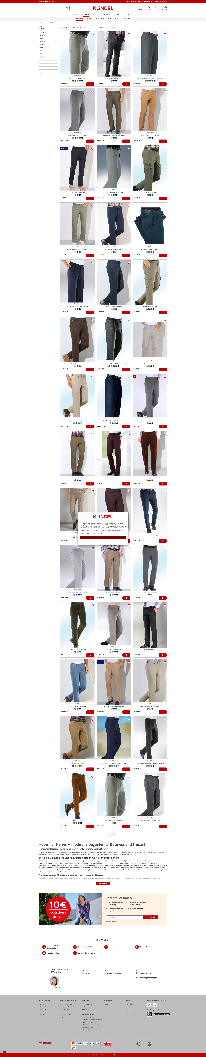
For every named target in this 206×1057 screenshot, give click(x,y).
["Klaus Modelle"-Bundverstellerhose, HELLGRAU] (113, 652)
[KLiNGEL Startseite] (103, 8)
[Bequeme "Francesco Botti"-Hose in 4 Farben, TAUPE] (153, 366)
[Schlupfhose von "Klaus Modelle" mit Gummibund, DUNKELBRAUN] (109, 366)
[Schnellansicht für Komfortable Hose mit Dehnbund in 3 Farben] (126, 141)
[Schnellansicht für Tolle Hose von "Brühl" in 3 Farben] (90, 712)
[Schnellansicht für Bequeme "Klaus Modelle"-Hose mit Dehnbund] (90, 141)
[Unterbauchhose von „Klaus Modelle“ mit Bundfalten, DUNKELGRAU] (75, 309)
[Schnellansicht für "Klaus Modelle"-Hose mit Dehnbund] (90, 84)
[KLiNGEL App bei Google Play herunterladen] (165, 1014)
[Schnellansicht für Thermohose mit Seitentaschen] (163, 598)
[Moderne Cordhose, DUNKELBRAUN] (76, 823)
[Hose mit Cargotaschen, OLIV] (152, 195)
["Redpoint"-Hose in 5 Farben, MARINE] (73, 766)
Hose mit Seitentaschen (114, 478)
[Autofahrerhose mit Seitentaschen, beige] (112, 309)
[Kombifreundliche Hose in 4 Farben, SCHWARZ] (117, 595)
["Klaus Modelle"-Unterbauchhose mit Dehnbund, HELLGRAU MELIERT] (74, 595)
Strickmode (42, 74)
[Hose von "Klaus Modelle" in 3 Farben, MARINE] (150, 423)
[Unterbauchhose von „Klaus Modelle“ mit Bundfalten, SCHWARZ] (80, 309)
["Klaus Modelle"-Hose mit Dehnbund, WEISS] (118, 195)
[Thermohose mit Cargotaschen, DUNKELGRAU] (147, 309)
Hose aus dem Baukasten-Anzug (114, 78)
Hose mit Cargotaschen (150, 192)
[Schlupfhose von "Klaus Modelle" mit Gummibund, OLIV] (116, 366)
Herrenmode (43, 1009)
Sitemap (42, 1004)
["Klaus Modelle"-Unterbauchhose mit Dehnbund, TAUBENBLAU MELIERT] (81, 595)
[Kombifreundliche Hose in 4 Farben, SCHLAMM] (115, 595)
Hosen (41, 47)
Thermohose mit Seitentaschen (150, 592)
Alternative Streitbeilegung (89, 1022)
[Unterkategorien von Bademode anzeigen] (55, 41)
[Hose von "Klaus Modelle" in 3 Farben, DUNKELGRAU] (148, 423)
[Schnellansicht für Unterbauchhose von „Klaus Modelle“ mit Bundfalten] (90, 312)
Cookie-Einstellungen (88, 1014)
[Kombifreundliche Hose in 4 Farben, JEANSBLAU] (110, 595)
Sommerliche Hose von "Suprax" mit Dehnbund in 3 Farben (78, 249)
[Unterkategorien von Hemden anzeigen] (55, 44)
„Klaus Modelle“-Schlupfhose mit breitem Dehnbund (113, 763)
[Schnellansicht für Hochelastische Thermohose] (90, 369)
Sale (41, 1017)
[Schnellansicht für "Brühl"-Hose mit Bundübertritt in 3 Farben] (163, 712)
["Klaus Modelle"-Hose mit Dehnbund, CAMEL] (109, 195)
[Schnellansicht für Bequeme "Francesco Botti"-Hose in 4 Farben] (163, 369)
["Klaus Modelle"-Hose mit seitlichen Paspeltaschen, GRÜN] (148, 81)
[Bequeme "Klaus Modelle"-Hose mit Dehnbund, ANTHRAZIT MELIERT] (73, 138)
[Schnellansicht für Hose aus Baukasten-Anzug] (163, 541)
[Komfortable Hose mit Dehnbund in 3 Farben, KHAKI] (114, 138)
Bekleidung (44, 32)
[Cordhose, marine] (152, 480)
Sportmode (42, 71)
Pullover (42, 59)
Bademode (42, 41)
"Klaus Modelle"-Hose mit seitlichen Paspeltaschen (150, 78)
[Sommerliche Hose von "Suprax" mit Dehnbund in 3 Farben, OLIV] (80, 252)
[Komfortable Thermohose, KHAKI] (75, 480)
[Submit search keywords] (67, 8)
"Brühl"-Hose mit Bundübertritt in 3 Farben (150, 706)
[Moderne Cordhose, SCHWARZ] (81, 823)
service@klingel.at (113, 973)
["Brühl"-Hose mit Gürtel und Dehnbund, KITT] (112, 252)
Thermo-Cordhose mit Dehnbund (78, 649)
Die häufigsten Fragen (148, 977)
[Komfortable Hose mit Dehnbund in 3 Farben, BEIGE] (112, 138)
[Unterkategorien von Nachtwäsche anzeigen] (55, 56)
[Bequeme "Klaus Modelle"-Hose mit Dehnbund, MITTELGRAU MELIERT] (78, 138)
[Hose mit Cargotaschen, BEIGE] (148, 195)
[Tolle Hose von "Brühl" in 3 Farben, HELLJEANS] (78, 709)
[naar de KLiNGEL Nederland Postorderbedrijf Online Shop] (49, 1043)
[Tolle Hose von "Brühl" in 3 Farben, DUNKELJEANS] (75, 709)
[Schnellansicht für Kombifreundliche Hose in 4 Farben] (126, 598)
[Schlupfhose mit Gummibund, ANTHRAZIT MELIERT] (75, 195)
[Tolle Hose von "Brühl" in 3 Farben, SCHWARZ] (80, 709)
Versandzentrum (109, 1007)
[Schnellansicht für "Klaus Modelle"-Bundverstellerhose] (126, 655)
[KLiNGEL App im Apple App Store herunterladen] (157, 1014)
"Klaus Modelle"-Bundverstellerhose (113, 649)
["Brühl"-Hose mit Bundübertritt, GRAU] (74, 423)
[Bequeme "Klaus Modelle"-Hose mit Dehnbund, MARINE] (75, 138)
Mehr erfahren (103, 883)
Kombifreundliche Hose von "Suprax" (150, 249)
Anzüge (42, 38)
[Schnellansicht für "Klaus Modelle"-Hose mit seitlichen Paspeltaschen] (163, 84)
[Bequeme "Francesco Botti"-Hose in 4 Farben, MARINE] (151, 366)
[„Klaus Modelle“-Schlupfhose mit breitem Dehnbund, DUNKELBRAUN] (110, 766)
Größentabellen (130, 1004)
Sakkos (41, 62)
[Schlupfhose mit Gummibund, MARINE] (78, 195)
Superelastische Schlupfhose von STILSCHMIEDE (77, 535)
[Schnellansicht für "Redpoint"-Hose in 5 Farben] (90, 769)
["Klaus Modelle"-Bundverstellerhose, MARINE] (115, 652)
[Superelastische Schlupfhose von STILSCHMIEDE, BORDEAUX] (74, 537)
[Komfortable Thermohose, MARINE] (78, 480)
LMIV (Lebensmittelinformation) (91, 1025)
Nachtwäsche (43, 56)
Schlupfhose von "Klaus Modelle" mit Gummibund (114, 363)
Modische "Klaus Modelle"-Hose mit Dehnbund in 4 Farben (150, 763)
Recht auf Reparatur (88, 1030)
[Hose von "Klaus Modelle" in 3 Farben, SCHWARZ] (152, 423)
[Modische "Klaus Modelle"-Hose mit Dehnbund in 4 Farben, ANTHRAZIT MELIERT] (147, 766)
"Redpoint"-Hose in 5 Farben (77, 763)
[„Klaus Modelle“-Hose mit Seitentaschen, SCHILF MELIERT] (115, 823)
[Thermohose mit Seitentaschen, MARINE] (149, 595)
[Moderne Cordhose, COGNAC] (74, 823)
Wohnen (42, 1014)
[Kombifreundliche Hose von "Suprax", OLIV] (153, 252)
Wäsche (42, 1012)
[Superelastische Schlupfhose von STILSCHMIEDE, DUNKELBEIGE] (76, 537)
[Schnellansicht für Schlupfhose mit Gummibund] (90, 198)
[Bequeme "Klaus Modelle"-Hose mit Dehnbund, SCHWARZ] (82, 138)
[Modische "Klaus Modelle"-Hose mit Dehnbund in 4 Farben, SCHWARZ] (153, 766)
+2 (118, 766)
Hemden (42, 44)
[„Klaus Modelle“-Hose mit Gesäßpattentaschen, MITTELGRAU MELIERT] (115, 423)
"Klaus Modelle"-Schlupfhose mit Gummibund (150, 820)
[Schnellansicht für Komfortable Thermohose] (90, 483)
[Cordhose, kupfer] (150, 480)
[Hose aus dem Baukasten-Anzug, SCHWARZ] (116, 81)
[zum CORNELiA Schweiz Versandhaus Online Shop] (45, 1043)
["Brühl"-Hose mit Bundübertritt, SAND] (81, 423)
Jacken (41, 50)
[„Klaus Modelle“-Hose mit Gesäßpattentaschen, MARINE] (113, 423)
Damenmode (43, 1007)
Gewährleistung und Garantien (90, 1017)
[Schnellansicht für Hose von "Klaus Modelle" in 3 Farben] (163, 426)
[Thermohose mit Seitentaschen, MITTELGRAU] (151, 595)
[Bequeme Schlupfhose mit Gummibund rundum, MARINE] (114, 709)
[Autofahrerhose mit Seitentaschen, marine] (116, 309)
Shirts (41, 65)
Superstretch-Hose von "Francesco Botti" (150, 135)
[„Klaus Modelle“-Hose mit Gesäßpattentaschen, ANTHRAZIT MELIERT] (110, 423)
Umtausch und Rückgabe (67, 1007)
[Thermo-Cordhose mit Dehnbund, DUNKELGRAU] (78, 652)
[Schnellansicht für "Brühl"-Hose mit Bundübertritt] (90, 426)
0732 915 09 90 (91, 973)
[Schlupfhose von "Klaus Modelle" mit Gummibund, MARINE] (114, 366)
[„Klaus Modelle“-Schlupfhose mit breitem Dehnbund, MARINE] (117, 766)
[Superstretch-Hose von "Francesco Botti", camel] (148, 138)
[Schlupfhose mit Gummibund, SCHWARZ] (80, 195)
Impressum (86, 1009)
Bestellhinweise (130, 1007)
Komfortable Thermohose (77, 478)
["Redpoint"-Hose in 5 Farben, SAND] (82, 766)
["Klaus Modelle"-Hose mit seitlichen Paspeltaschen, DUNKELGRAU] (146, 81)
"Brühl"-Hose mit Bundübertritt (77, 421)
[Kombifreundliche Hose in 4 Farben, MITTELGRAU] (113, 595)
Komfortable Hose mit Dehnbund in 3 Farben (114, 135)
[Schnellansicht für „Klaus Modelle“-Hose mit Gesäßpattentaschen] (126, 426)
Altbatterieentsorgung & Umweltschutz (92, 1019)
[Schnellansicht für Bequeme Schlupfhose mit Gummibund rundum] (126, 712)
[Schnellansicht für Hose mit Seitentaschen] (126, 483)
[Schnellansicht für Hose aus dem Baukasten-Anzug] (126, 84)
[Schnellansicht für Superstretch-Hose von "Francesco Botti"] (163, 141)
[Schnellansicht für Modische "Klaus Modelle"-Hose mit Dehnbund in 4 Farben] (163, 769)
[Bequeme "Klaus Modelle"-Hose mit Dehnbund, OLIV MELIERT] (80, 138)
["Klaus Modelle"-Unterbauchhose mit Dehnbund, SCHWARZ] (79, 595)
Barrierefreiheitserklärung (89, 1027)
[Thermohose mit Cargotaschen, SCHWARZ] (153, 309)
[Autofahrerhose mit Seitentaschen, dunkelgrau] (114, 309)
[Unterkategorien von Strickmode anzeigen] (55, 74)
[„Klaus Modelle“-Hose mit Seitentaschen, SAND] (113, 823)
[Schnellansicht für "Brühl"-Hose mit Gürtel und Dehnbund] (126, 255)
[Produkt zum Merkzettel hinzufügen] (92, 34)
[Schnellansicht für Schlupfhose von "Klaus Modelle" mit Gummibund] (126, 369)
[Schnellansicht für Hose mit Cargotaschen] (163, 198)
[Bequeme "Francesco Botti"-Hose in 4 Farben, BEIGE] (147, 366)
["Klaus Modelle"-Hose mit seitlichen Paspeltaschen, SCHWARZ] (155, 81)
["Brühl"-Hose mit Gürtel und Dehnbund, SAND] (116, 252)
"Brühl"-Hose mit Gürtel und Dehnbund (114, 249)
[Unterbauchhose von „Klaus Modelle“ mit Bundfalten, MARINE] (78, 309)
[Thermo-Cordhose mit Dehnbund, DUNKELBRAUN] (75, 652)
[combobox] (54, 8)
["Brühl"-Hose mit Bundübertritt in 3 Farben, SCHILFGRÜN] (152, 709)
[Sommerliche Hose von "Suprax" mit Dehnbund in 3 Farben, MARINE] (78, 252)
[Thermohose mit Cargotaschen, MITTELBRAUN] (151, 309)
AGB (84, 1007)
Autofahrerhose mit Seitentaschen (114, 306)
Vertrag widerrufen (87, 1004)
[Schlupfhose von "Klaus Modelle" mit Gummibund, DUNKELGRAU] (112, 366)
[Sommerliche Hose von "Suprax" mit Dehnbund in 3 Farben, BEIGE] (75, 252)
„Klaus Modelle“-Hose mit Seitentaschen (113, 820)
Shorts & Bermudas (44, 68)
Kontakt (107, 1004)
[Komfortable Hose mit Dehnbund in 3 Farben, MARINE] (116, 138)
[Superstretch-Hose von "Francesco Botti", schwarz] (152, 138)
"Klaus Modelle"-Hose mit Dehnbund (77, 78)
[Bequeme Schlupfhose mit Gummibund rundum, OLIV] (116, 709)
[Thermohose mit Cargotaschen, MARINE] (149, 309)
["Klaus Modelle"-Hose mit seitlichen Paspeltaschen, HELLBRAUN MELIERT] (150, 81)
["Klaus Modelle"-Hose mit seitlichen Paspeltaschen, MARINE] (152, 81)
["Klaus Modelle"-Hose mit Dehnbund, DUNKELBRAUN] (73, 81)
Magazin (129, 1009)
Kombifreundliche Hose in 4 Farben (113, 592)
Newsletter (64, 1012)
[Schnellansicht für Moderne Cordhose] (90, 826)
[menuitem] (76, 15)
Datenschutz (86, 1012)
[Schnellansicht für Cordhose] (163, 483)
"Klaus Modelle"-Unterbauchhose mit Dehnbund (77, 592)
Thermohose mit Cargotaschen (150, 306)
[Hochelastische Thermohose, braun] (78, 366)
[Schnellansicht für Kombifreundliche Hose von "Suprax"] (163, 255)
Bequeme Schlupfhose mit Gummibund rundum (114, 706)
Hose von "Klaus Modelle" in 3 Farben (150, 421)
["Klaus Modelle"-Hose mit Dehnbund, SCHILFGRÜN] (80, 81)
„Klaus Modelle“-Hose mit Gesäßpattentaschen (114, 421)
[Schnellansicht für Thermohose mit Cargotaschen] (163, 312)
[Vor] (117, 834)
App (63, 1017)
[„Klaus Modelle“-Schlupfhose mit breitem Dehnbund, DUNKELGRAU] (112, 766)
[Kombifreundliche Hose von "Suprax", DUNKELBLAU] (149, 252)
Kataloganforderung (66, 1014)
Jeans (41, 53)
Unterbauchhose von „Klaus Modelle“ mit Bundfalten (77, 306)
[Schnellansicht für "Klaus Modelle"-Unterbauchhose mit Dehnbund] (90, 598)
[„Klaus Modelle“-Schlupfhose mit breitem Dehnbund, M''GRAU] (114, 766)
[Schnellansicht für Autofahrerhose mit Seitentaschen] (126, 312)
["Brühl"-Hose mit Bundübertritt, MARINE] (76, 423)
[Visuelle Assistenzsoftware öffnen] (149, 1044)
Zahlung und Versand (67, 1004)
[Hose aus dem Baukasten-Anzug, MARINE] (114, 81)
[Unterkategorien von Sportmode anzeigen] (55, 71)
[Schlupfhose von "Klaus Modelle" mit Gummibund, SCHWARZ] (118, 366)
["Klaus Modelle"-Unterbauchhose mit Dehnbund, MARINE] (76, 595)
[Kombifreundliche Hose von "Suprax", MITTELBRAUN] (151, 252)
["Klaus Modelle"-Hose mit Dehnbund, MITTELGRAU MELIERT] (78, 81)
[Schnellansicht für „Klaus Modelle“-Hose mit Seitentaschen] (126, 826)
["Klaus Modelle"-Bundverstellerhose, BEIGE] (110, 652)
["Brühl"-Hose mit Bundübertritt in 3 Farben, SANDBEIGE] (150, 709)
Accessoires (42, 35)
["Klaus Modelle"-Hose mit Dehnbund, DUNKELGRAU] (112, 195)
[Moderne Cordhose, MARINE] (79, 823)
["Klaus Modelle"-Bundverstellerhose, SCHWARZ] (117, 652)
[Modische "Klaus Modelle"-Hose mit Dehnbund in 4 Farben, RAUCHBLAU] (151, 766)
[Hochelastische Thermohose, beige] (75, 366)
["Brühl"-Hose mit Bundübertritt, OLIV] (79, 423)
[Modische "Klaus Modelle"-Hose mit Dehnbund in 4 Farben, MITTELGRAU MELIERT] (149, 766)
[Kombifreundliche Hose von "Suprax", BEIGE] (147, 252)
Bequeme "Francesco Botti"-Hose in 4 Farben (150, 363)
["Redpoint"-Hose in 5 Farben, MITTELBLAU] (75, 766)
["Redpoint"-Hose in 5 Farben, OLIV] (80, 766)
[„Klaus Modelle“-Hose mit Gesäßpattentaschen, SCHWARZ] (117, 423)
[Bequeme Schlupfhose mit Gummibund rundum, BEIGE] (112, 709)
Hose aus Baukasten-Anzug (150, 535)
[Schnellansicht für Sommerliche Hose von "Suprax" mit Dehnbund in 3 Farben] (90, 255)
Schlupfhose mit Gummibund (78, 192)
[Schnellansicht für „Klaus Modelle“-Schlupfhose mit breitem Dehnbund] (126, 769)
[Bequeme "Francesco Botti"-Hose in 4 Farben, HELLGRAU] (149, 366)
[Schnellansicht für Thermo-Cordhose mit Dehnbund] (90, 655)
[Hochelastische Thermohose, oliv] (80, 366)
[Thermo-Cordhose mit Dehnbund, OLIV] (80, 652)
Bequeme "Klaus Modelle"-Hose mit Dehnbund (77, 135)
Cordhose (150, 478)
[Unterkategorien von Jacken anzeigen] (55, 50)
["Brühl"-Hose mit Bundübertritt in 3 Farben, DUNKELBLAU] (148, 709)
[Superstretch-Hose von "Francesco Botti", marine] (150, 138)
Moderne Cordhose (77, 820)
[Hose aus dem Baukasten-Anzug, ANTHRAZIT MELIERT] (112, 81)
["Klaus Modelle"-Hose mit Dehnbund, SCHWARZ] (82, 81)
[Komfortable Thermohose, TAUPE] (80, 480)
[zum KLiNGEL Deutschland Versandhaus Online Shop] (40, 1043)
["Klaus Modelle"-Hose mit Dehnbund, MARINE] (75, 81)
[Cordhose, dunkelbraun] (148, 480)
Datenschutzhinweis (111, 921)
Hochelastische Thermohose (77, 363)
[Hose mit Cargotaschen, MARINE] (150, 195)
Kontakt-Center (145, 973)
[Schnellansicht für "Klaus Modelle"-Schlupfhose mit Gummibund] (163, 826)
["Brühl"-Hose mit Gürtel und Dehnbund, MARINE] (114, 252)
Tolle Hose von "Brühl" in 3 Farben (78, 706)
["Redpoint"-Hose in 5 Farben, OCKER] (78, 766)
